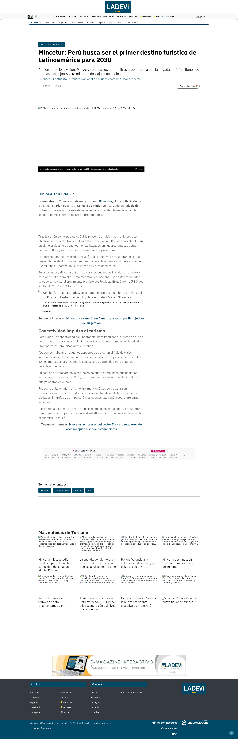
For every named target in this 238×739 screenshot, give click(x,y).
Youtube (95, 712)
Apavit (111, 22)
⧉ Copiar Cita (158, 451)
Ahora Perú (133, 22)
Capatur (101, 22)
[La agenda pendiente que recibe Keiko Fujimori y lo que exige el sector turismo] (98, 546)
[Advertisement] (119, 633)
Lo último (72, 17)
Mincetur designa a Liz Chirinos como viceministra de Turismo (180, 563)
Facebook (95, 697)
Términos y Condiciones (41, 728)
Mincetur (50, 22)
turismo (78, 490)
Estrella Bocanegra (59, 194)
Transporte (108, 17)
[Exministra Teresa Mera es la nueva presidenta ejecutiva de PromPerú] (139, 585)
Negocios (83, 17)
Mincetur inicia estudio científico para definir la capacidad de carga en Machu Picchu (54, 564)
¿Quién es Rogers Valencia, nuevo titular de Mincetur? (180, 600)
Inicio (43, 44)
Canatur (90, 22)
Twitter (94, 692)
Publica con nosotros (164, 722)
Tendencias (121, 17)
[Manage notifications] (231, 733)
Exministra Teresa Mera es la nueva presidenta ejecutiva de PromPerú (139, 602)
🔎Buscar (170, 17)
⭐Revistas (158, 17)
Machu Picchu (77, 22)
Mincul (121, 22)
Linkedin (95, 707)
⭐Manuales (145, 17)
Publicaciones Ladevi (131, 692)
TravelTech (96, 17)
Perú (89, 490)
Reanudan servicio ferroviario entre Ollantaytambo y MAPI (53, 602)
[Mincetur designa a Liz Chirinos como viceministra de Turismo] (181, 546)
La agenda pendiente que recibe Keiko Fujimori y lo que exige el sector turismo (98, 563)
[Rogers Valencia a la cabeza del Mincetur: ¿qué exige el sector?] (139, 546)
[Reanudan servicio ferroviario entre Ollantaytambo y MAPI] (57, 585)
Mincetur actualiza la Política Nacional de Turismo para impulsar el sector (91, 79)
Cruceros (133, 17)
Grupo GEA (62, 22)
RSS (174, 734)
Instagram (96, 702)
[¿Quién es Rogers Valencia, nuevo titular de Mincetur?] (181, 585)
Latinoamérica (62, 490)
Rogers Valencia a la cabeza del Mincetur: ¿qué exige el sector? (138, 563)
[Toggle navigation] (35, 17)
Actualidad (61, 17)
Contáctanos (169, 728)
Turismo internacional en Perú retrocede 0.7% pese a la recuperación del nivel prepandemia (97, 603)
